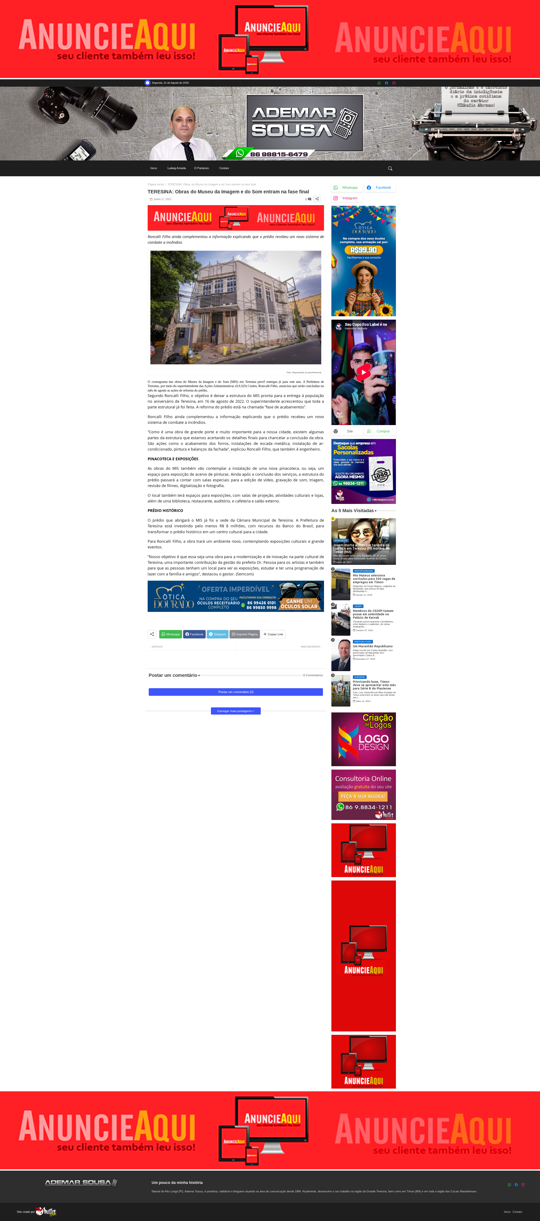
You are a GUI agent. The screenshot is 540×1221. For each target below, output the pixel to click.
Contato (224, 168)
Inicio (153, 168)
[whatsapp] (379, 83)
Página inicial (156, 184)
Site (350, 431)
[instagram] (394, 83)
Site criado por (26, 1211)
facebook (383, 187)
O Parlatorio (201, 168)
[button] (390, 168)
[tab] (153, 168)
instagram (350, 198)
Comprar (383, 431)
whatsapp (350, 187)
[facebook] (386, 83)
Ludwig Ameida (176, 168)
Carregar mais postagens (234, 711)
